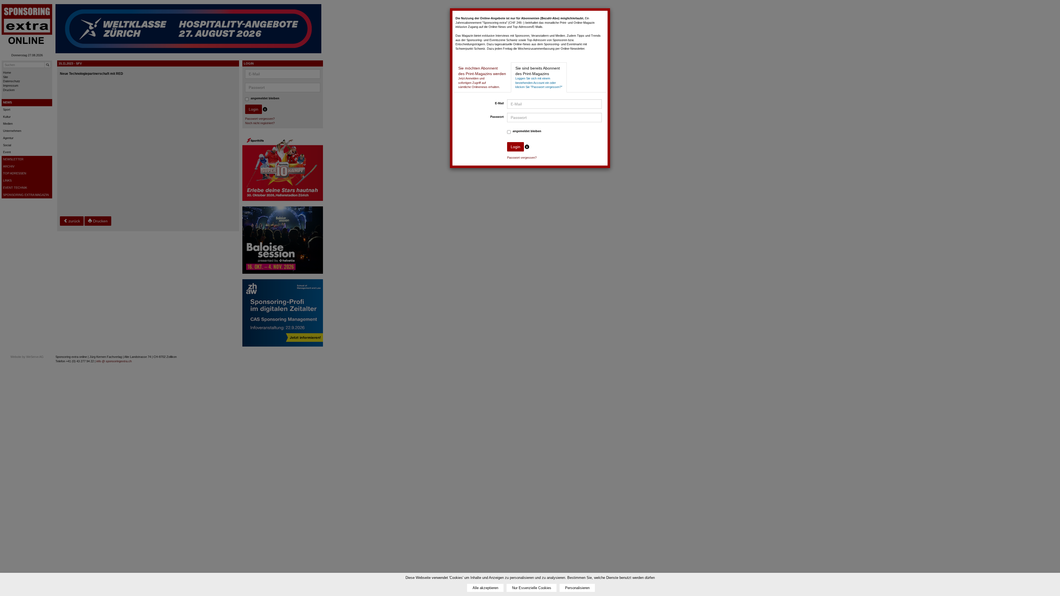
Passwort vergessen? (522, 157)
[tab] (482, 77)
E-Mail (499, 103)
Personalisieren (577, 588)
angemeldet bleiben (527, 131)
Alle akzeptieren (485, 588)
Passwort (497, 116)
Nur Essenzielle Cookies (531, 588)
